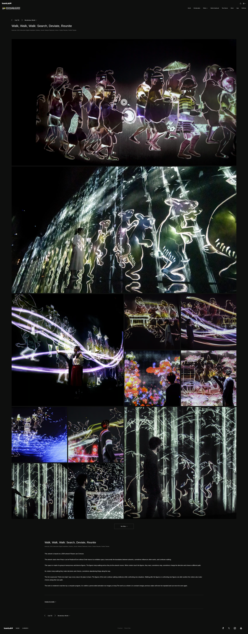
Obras (204, 8)
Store (232, 8)
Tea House (225, 8)
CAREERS (25, 628)
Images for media (49, 601)
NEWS (17, 628)
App (237, 8)
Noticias (244, 8)
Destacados (197, 8)
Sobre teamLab (215, 8)
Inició (189, 8)
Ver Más (123, 526)
